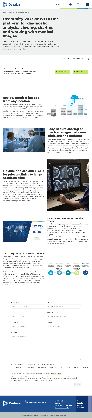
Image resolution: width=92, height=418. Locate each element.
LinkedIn (80, 403)
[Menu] (87, 4)
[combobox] (60, 4)
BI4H (50, 367)
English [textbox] (58, 4)
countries (70, 4)
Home (4, 12)
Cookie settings (60, 401)
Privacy (57, 403)
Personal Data (56, 374)
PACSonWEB (28, 367)
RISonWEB (40, 367)
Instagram (80, 407)
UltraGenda (16, 367)
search (78, 4)
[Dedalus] (11, 4)
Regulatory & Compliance (63, 405)
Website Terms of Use (62, 408)
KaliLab (75, 367)
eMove (84, 367)
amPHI (59, 367)
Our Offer (11, 12)
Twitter (79, 405)
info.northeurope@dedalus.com (35, 402)
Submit (77, 384)
